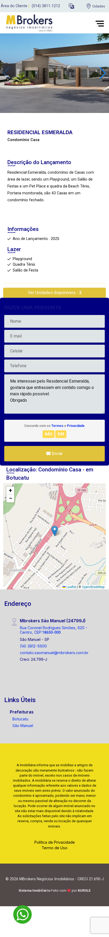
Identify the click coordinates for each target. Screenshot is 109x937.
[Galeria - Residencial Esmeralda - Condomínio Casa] (54, 72)
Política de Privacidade (54, 842)
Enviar (57, 453)
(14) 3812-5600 (33, 646)
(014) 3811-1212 (46, 6)
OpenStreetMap (93, 587)
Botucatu (20, 719)
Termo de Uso (54, 848)
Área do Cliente (14, 6)
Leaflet (71, 587)
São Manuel (22, 725)
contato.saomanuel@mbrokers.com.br (54, 652)
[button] (71, 6)
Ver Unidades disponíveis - (54, 292)
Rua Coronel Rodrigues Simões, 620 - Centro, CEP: (53, 629)
